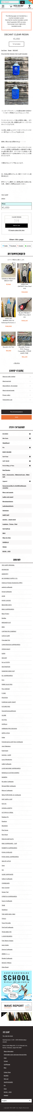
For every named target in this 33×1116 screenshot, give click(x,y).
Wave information (8, 1051)
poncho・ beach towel (9, 519)
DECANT (15, 50)
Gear (5, 1088)
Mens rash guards (8, 492)
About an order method (9, 376)
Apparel (6, 1095)
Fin (5, 1085)
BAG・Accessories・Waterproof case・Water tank (16, 476)
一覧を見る (16, 363)
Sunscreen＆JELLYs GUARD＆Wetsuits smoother (14, 487)
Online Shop (7, 1072)
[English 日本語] (16, 1100)
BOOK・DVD (6, 551)
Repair (10, 50)
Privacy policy (6, 395)
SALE (16, 417)
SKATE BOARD (8, 1082)
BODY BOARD (7, 452)
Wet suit (6, 1079)
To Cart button (16, 44)
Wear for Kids (7, 538)
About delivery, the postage (10, 385)
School (6, 1061)
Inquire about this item (17, 230)
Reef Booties (6, 470)
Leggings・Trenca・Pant (10, 524)
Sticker (5, 547)
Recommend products (16, 412)
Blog (5, 1067)
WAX (4, 533)
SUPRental (7, 1064)
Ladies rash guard (8, 497)
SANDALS (6, 542)
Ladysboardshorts (8, 506)
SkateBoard (6, 443)
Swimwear (6, 510)
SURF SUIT (6, 515)
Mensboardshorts (8, 501)
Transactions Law (7, 399)
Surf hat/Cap (6, 528)
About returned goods (8, 390)
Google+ (20, 246)
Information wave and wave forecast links (15, 1054)
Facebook (13, 246)
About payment (7, 381)
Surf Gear (4, 50)
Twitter (6, 246)
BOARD (6, 1075)
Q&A (5, 1058)
